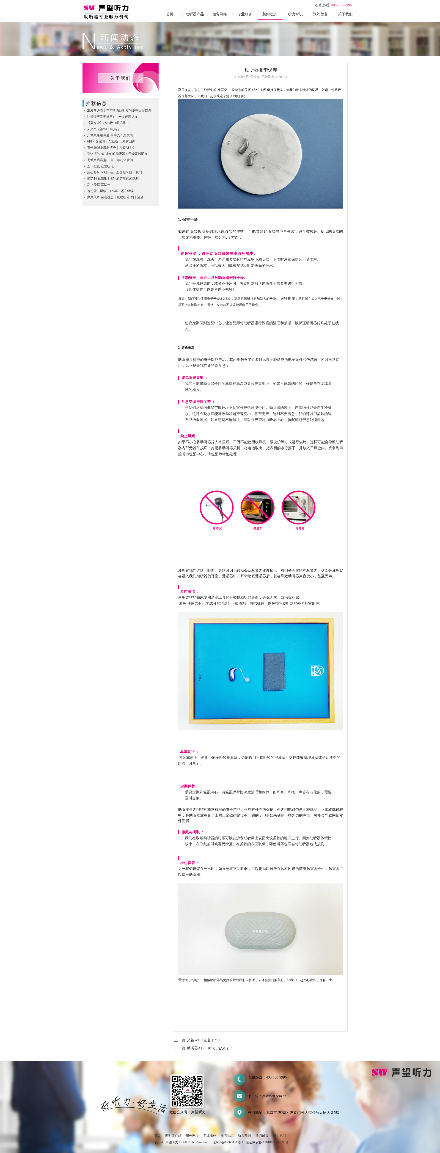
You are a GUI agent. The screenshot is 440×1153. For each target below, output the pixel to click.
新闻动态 (269, 14)
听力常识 (295, 14)
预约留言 (320, 14)
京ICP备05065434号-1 (228, 1142)
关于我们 (345, 14)
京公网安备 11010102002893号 (267, 1142)
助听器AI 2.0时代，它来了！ (210, 1048)
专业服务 (244, 14)
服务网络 (219, 14)
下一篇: (180, 1048)
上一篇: (180, 1040)
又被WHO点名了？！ (204, 1040)
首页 (169, 14)
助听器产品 (195, 14)
